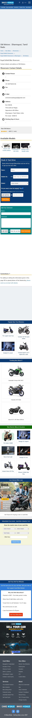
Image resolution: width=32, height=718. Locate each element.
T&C (20, 697)
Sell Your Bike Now (16, 615)
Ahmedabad (6, 674)
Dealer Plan (22, 7)
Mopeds (21, 671)
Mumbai (5, 666)
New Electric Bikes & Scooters (16, 427)
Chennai (5, 669)
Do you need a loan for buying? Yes (11, 188)
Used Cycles (11, 677)
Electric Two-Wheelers (24, 664)
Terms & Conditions (19, 191)
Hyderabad (11, 664)
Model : (3, 183)
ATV (20, 674)
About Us (21, 684)
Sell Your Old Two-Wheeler (16, 582)
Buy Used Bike (9, 7)
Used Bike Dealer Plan (8, 695)
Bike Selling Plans (7, 689)
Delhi (4, 671)
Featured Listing (7, 692)
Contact (21, 692)
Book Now (5, 199)
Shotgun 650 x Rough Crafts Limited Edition (25, 151)
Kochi (9, 669)
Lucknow (8, 671)
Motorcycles (22, 666)
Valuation (16, 7)
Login (25, 2)
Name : (3, 170)
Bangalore (5, 664)
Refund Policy (22, 695)
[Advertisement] (16, 26)
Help (20, 689)
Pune (9, 666)
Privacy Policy (25, 697)
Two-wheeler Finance (8, 684)
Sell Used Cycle (6, 697)
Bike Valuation (6, 687)
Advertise (24, 689)
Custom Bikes (22, 677)
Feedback (26, 692)
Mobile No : (4, 177)
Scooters (21, 669)
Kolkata (4, 677)
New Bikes (28, 7)
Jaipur (11, 674)
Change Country (23, 700)
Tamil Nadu (19, 2)
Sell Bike (3, 7)
